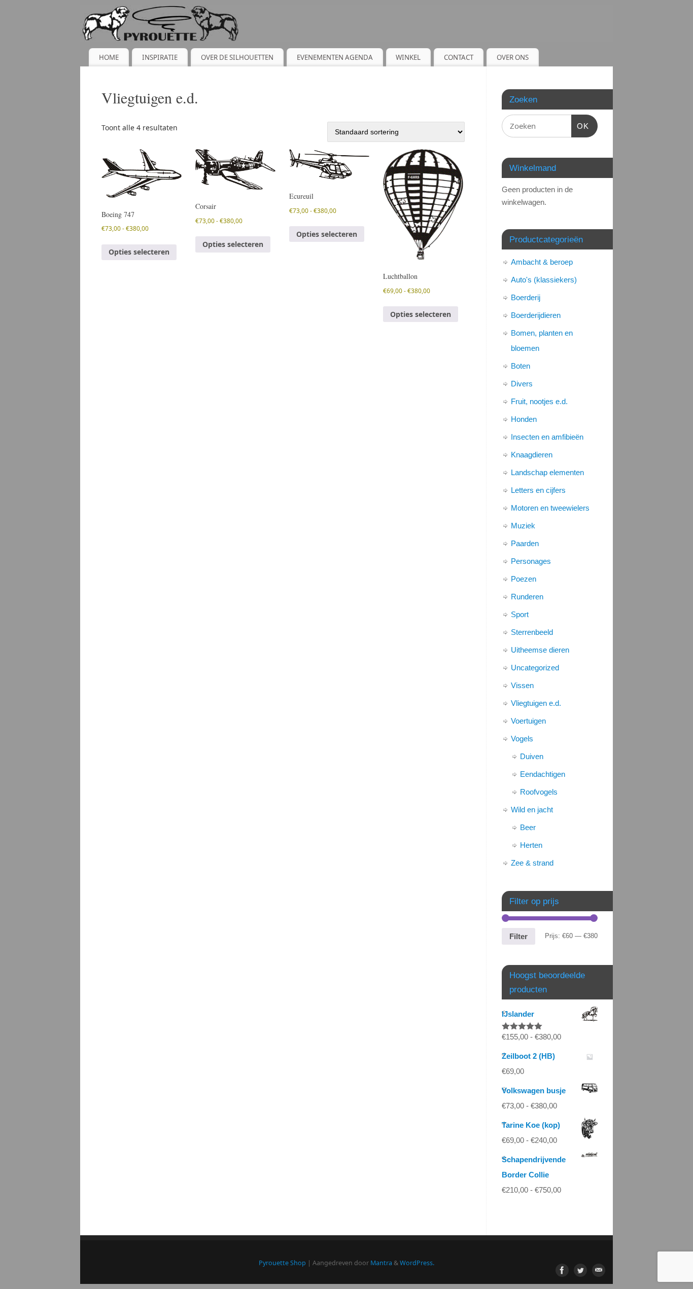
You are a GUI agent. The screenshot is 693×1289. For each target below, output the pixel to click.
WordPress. (417, 1263)
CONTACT (458, 57)
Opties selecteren (139, 252)
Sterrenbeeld (532, 632)
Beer (528, 827)
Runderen (527, 596)
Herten (531, 845)
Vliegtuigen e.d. (536, 703)
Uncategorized (535, 667)
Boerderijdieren (536, 315)
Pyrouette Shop (282, 1263)
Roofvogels (539, 791)
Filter (518, 936)
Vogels (522, 738)
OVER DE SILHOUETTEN (237, 57)
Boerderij (525, 297)
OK (580, 125)
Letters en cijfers (538, 490)
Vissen (522, 685)
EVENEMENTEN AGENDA (335, 57)
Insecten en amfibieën (547, 437)
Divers (522, 383)
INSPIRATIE (160, 57)
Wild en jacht (532, 809)
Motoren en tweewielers (550, 508)
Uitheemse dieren (540, 650)
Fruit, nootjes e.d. (539, 401)
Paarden (525, 543)
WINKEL (408, 57)
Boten (520, 366)
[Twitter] (580, 1270)
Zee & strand (532, 862)
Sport (520, 614)
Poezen (523, 579)
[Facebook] (562, 1270)
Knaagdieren (531, 454)
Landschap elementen (547, 472)
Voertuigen (528, 721)
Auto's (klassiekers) (544, 279)
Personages (531, 561)
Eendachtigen (542, 774)
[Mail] (598, 1270)
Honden (524, 419)
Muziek (523, 525)
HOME (109, 57)
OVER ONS (513, 57)
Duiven (531, 756)
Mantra (381, 1263)
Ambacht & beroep (542, 262)
